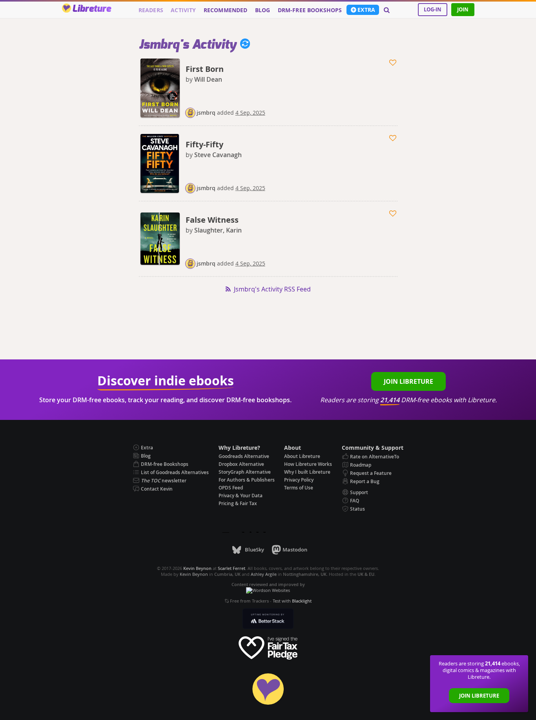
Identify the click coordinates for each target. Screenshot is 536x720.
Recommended (226, 10)
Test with (292, 601)
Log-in (432, 9)
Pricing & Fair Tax (238, 503)
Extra (366, 10)
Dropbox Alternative (241, 464)
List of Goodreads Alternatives (175, 472)
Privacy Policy (299, 479)
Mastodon (295, 549)
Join (463, 9)
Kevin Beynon (194, 574)
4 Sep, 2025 (250, 112)
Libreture (91, 9)
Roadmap (360, 465)
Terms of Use (298, 487)
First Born (205, 69)
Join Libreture (479, 695)
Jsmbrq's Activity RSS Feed (272, 289)
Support (359, 492)
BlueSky (254, 549)
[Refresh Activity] (243, 44)
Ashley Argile (264, 574)
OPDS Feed (231, 487)
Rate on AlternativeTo (374, 456)
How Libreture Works (308, 464)
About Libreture (302, 456)
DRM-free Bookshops (310, 10)
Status (357, 509)
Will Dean (208, 79)
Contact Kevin (157, 488)
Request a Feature (371, 473)
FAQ (354, 500)
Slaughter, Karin (218, 230)
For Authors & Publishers (247, 479)
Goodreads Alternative (244, 456)
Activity (183, 10)
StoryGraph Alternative (245, 472)
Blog (262, 10)
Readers (151, 10)
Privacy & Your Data (241, 495)
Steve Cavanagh (218, 154)
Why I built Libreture (307, 472)
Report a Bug (364, 481)
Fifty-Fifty (204, 144)
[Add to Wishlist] (393, 63)
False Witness (212, 219)
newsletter (163, 480)
